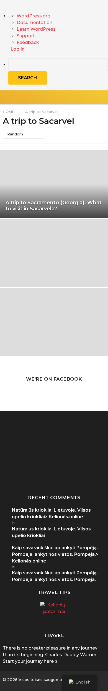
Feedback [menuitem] (28, 42)
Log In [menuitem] (18, 49)
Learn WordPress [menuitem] (36, 29)
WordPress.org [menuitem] (33, 16)
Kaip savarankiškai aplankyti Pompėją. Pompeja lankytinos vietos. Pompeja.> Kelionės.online (55, 554)
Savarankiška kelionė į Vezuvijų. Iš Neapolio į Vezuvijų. (85, 474)
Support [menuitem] (26, 35)
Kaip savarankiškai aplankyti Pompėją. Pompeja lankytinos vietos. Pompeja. (29, 477)
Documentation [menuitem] (34, 22)
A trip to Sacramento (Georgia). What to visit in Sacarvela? (54, 206)
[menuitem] (58, 71)
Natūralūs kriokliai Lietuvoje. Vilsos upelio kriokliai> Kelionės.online (51, 513)
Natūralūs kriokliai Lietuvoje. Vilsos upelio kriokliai (51, 532)
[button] (92, 97)
